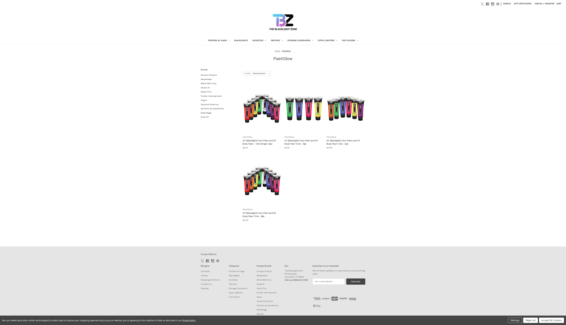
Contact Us (206, 284)
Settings (515, 320)
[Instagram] (492, 4)
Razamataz (206, 79)
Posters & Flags (217, 40)
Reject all (530, 320)
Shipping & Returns (210, 280)
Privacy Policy (188, 320)
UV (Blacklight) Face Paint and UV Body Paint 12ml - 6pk (343, 142)
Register (549, 3)
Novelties (257, 40)
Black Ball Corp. (209, 83)
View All (205, 117)
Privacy (204, 275)
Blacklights (241, 40)
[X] (482, 4)
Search (507, 3)
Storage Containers (298, 40)
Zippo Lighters (326, 40)
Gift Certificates (523, 3)
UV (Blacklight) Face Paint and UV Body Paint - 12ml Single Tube (259, 142)
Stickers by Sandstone (212, 108)
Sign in (538, 3)
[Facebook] (487, 4)
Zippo (204, 100)
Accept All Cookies (551, 320)
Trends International (211, 96)
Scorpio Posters (209, 75)
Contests (205, 271)
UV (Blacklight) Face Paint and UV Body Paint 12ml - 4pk (301, 142)
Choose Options (262, 111)
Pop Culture (348, 40)
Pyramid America (209, 104)
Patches (275, 40)
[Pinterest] (497, 4)
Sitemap (205, 288)
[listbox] (262, 73)
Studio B (205, 87)
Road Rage (206, 112)
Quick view (259, 106)
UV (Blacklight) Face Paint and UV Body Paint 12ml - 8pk (259, 215)
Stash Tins (206, 91)
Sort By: (247, 73)
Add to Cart (304, 111)
